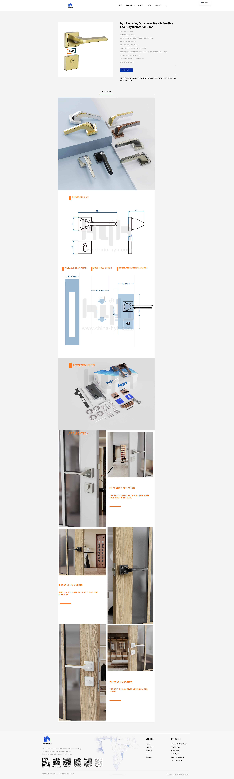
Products (129, 5)
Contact (158, 5)
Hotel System (176, 754)
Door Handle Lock (132, 78)
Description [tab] (106, 91)
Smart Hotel (175, 750)
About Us (141, 5)
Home (120, 5)
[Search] (165, 5)
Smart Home (175, 747)
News (149, 5)
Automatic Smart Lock (179, 744)
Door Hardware (176, 760)
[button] (109, 25)
